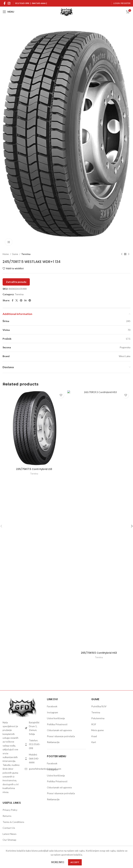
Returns (7, 815)
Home (6, 254)
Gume (15, 254)
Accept (74, 862)
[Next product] (128, 254)
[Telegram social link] (30, 300)
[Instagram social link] (9, 3)
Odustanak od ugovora (59, 730)
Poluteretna (97, 718)
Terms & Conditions (13, 821)
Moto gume (97, 730)
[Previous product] (121, 254)
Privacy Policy (10, 809)
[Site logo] (66, 11)
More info (58, 862)
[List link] (33, 728)
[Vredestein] (98, 678)
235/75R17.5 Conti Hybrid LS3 (34, 469)
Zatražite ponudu (16, 281)
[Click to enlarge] (8, 242)
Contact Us (9, 827)
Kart (93, 742)
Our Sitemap (9, 839)
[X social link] (16, 300)
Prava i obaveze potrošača (61, 736)
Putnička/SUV (99, 706)
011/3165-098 (22, 3)
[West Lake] (34, 678)
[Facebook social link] (5, 3)
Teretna (25, 254)
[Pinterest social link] (21, 300)
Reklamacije (53, 742)
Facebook (52, 706)
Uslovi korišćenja (56, 718)
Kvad (94, 736)
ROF (93, 724)
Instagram (52, 712)
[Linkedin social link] (25, 300)
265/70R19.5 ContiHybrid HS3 (99, 653)
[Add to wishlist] (61, 395)
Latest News (9, 833)
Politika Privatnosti (57, 724)
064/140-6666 (39, 3)
